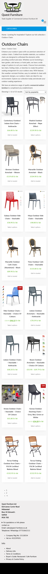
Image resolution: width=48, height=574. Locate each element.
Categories (12, 29)
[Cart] (42, 22)
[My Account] (39, 22)
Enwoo (15, 570)
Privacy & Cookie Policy (15, 559)
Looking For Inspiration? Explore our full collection (26, 35)
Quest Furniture (12, 14)
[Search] (37, 22)
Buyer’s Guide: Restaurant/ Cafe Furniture (21, 556)
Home (4, 35)
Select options (35, 135)
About (8, 548)
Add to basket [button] (12, 135)
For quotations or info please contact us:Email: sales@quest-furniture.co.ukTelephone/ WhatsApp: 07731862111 (16, 526)
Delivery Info (11, 551)
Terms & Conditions (13, 554)
